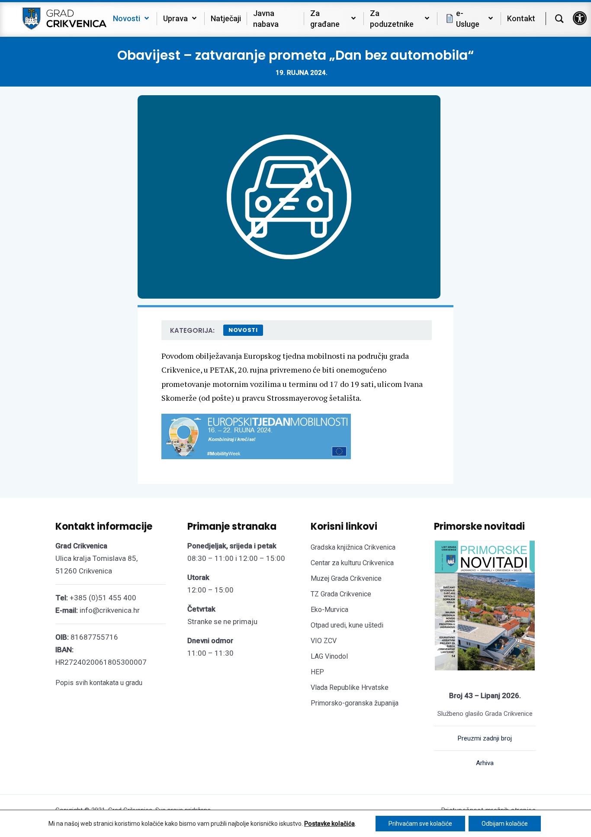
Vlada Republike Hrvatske (350, 687)
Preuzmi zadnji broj (485, 738)
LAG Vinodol (329, 656)
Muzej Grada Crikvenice (346, 578)
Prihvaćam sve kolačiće (420, 823)
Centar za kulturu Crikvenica (352, 563)
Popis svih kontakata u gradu (98, 683)
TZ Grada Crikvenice (341, 594)
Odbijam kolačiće (505, 823)
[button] (580, 18)
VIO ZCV (324, 641)
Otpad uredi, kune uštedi (347, 625)
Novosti (243, 330)
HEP (317, 672)
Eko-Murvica (329, 609)
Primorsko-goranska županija (354, 703)
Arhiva (485, 763)
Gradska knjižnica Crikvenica (353, 547)
